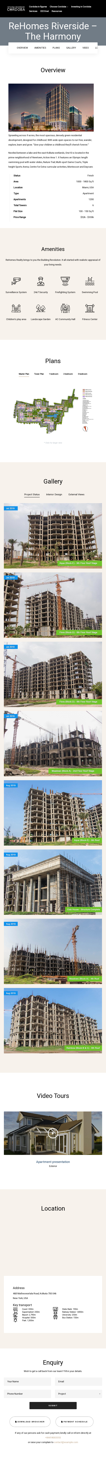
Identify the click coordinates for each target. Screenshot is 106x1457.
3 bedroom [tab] (82, 374)
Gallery (71, 48)
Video (85, 48)
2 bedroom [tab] (68, 374)
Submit (53, 1405)
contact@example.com (66, 1442)
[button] (53, 1133)
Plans (56, 48)
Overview (22, 48)
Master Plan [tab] (24, 374)
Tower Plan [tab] (39, 374)
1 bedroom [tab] (53, 374)
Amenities (40, 48)
